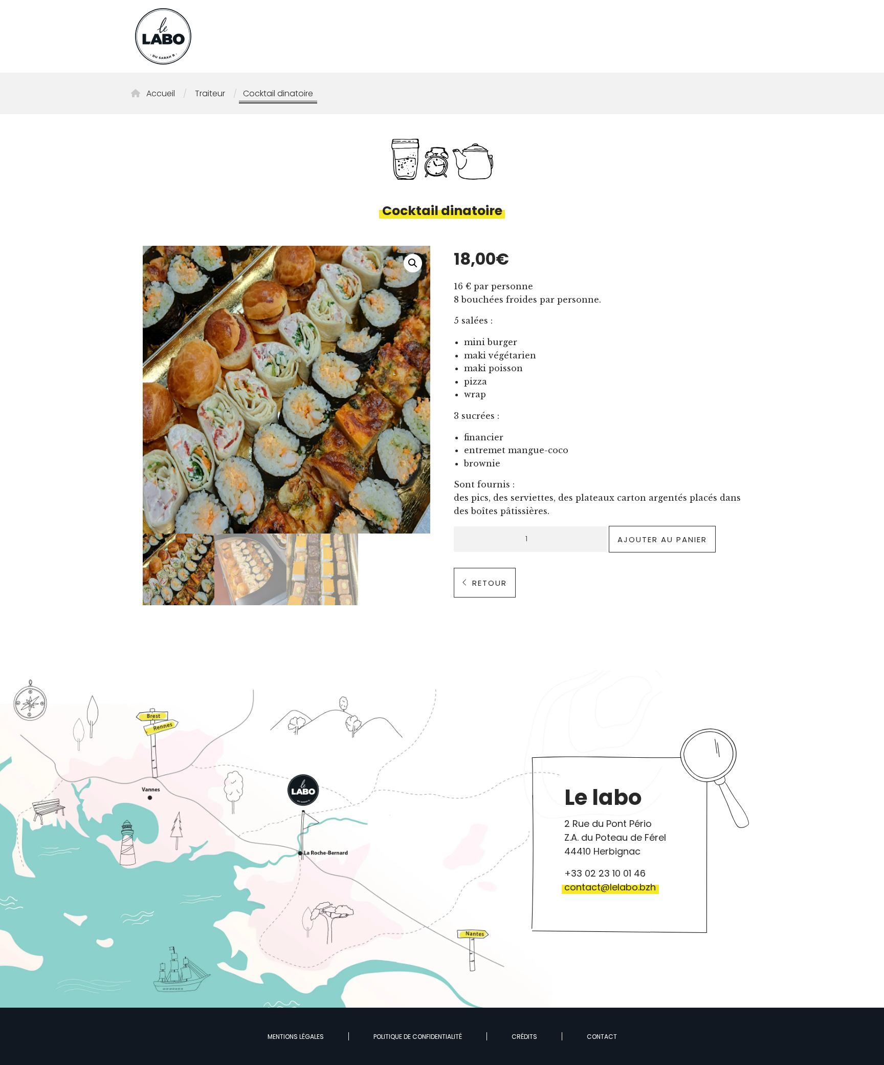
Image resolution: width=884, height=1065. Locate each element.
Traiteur (210, 93)
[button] (413, 263)
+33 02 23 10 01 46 (605, 873)
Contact (602, 1036)
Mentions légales (296, 1036)
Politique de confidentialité (417, 1036)
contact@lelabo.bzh (610, 887)
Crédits (524, 1036)
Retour (489, 582)
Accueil (159, 93)
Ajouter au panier (662, 539)
